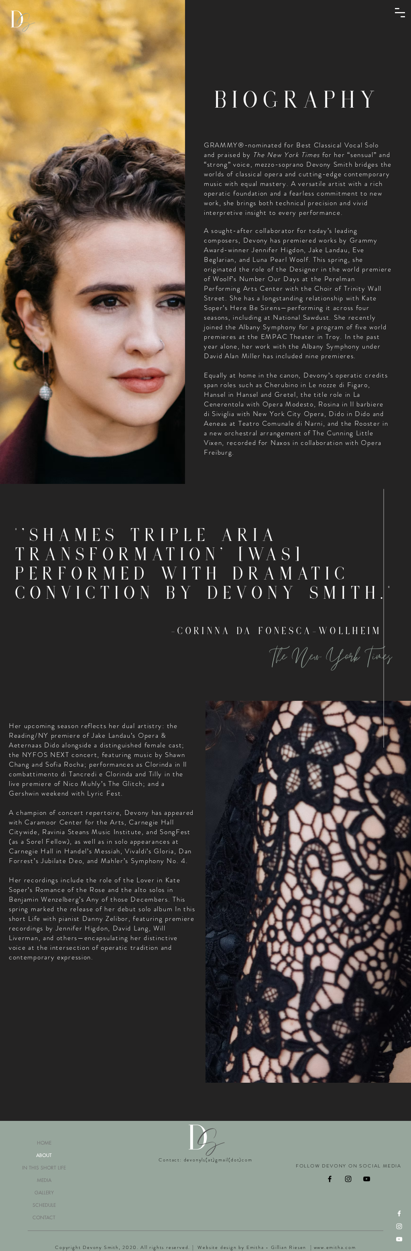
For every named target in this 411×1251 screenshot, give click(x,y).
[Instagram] (399, 1226)
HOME (44, 1142)
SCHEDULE (44, 1205)
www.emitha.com (335, 1247)
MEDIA (44, 1180)
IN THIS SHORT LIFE (43, 1167)
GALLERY (44, 1192)
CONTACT (44, 1217)
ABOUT (44, 1155)
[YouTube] (399, 1239)
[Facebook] (399, 1213)
